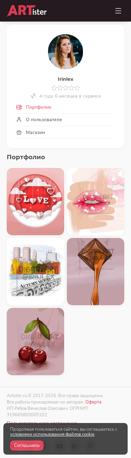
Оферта (93, 402)
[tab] (65, 107)
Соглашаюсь (27, 446)
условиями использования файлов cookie (52, 434)
